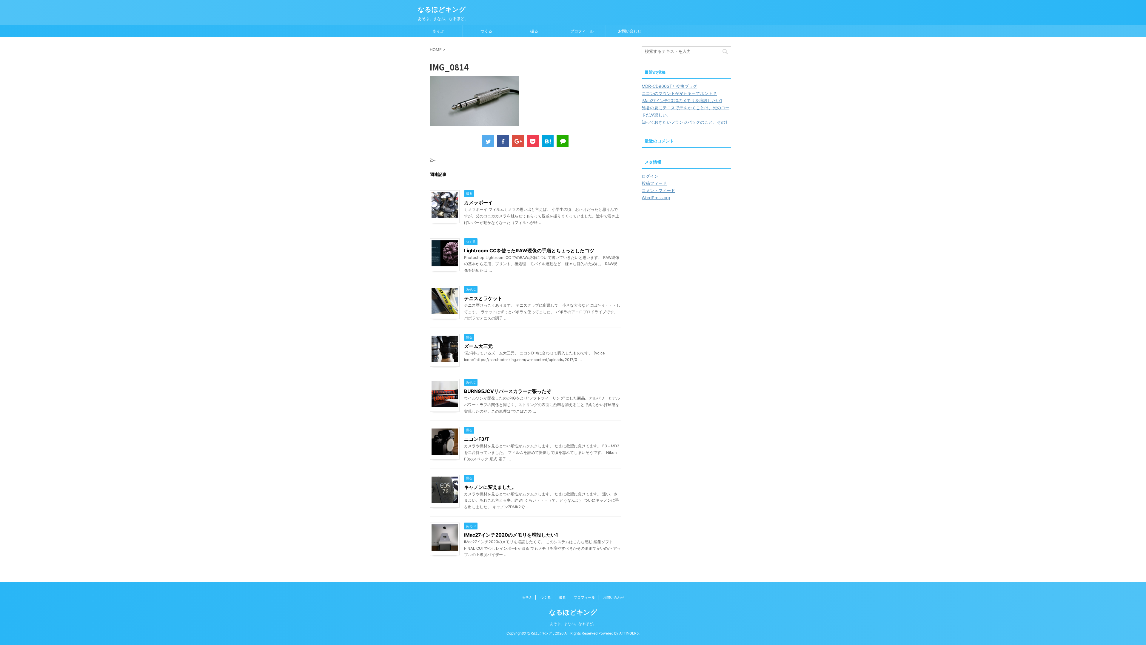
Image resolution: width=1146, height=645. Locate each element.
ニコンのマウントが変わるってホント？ (679, 93)
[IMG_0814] (548, 141)
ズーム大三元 (478, 346)
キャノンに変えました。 (490, 487)
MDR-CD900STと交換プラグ (669, 86)
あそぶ (438, 31)
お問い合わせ (629, 31)
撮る (534, 31)
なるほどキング (442, 9)
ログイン (650, 176)
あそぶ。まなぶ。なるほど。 (573, 623)
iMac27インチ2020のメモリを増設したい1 (511, 535)
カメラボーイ (478, 202)
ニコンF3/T (476, 439)
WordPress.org (656, 197)
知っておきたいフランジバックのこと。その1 (684, 122)
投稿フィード (654, 183)
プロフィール (582, 31)
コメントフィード (658, 190)
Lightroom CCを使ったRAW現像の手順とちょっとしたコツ (529, 251)
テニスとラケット (483, 298)
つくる (486, 31)
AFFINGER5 (629, 633)
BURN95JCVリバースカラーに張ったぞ (507, 391)
